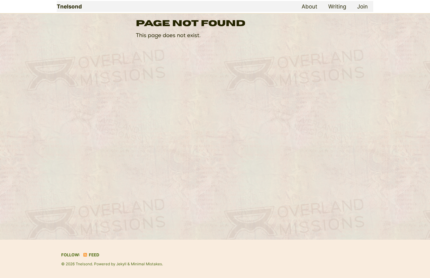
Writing (337, 6)
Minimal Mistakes (146, 264)
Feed (93, 254)
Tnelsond (69, 6)
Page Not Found (190, 23)
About (309, 6)
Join (362, 6)
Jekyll (121, 264)
